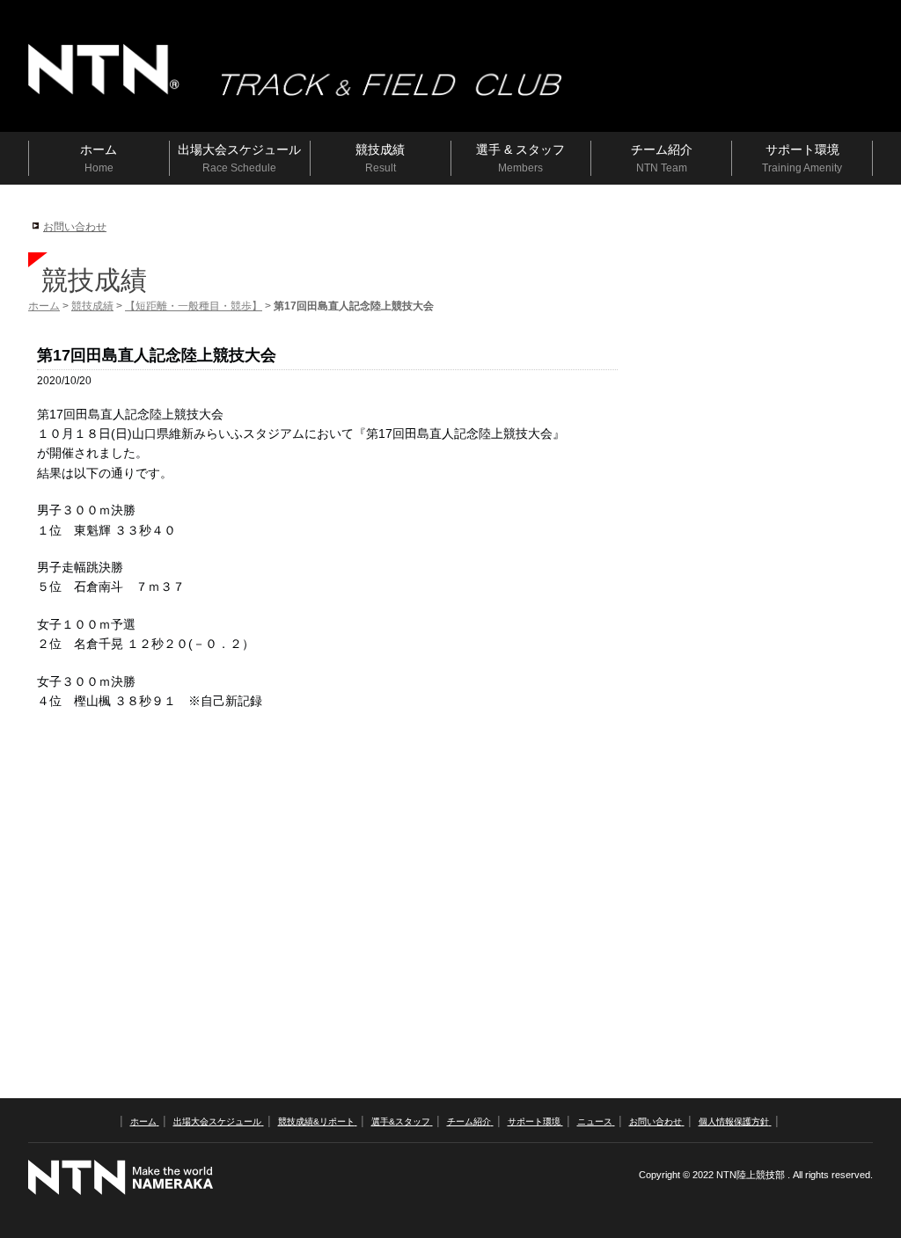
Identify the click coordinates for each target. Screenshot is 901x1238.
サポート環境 (534, 1121)
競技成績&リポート (316, 1121)
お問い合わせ (74, 227)
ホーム (44, 306)
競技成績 (92, 306)
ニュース (594, 1121)
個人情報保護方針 (734, 1121)
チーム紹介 (469, 1121)
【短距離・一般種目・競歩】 (193, 306)
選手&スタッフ (400, 1121)
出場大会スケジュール (217, 1121)
